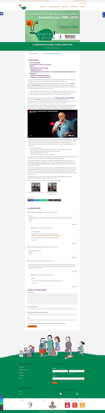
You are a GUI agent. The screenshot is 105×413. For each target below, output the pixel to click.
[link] (1, 13)
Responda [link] (74, 224)
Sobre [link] (81, 3)
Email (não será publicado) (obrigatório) (38, 312)
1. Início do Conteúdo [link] (23, 0)
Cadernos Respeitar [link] (54, 6)
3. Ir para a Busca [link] (38, 0)
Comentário (31, 292)
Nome (54, 368)
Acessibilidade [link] (77, 0)
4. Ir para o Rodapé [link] (45, 0)
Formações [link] (43, 6)
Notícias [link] (82, 6)
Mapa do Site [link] (83, 0)
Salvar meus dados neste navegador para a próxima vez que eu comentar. (47, 323)
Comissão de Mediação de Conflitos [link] (51, 53)
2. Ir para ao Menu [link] (31, 0)
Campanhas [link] (74, 6)
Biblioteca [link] (65, 6)
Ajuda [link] (85, 3)
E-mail (54, 376)
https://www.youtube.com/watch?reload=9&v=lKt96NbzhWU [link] (46, 235)
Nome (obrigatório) (32, 306)
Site (29, 318)
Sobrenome (71, 372)
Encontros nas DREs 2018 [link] (52, 48)
